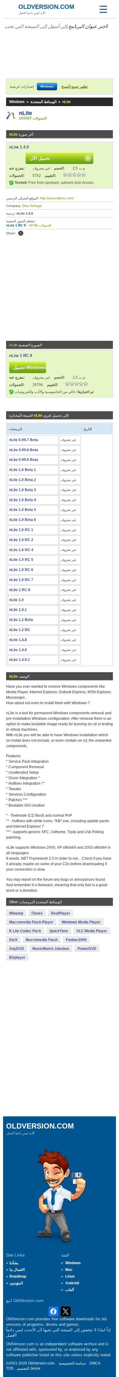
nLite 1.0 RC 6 (21, 570)
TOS (9, 1368)
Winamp (16, 913)
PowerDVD (87, 949)
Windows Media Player (81, 922)
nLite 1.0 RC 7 (21, 580)
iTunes (37, 913)
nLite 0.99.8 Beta (23, 450)
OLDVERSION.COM (46, 6)
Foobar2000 (76, 940)
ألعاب (69, 1290)
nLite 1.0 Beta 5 (22, 510)
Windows (17, 102)
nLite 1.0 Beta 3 (22, 490)
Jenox (35, 1368)
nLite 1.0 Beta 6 (22, 520)
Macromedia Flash (42, 940)
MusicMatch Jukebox (50, 949)
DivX (13, 940)
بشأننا (13, 1263)
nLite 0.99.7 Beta (23, 440)
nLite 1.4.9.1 (19, 660)
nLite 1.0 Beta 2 (22, 480)
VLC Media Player (91, 931)
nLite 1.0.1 (18, 610)
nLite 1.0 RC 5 (21, 560)
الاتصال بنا (17, 1270)
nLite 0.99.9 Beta (23, 460)
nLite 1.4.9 (19, 147)
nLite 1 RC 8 (16, 225)
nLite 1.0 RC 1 (21, 530)
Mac (69, 1270)
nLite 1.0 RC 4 (21, 550)
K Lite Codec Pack (25, 931)
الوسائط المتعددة (43, 102)
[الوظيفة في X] (20, 233)
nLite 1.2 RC (19, 630)
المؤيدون (16, 1283)
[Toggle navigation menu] (103, 9)
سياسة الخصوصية (72, 1363)
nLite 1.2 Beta (21, 620)
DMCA (94, 1363)
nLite (25, 113)
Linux (70, 1276)
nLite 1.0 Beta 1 (22, 470)
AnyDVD (16, 949)
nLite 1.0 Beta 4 (22, 500)
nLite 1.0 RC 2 (21, 540)
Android (72, 1283)
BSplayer (17, 957)
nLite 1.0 (16, 600)
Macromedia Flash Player (31, 922)
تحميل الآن (40, 158)
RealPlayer (60, 913)
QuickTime (58, 931)
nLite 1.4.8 (18, 640)
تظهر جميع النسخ (74, 86)
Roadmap (17, 1276)
